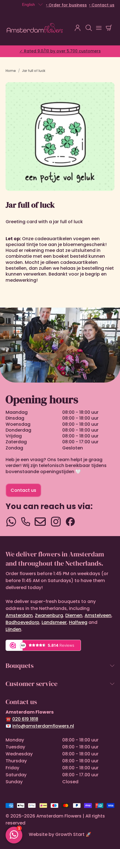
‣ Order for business (66, 5)
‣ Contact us (101, 5)
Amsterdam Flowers (58, 816)
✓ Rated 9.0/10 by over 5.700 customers (60, 51)
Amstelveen (98, 615)
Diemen (73, 615)
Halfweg (78, 622)
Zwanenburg (49, 615)
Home (11, 70)
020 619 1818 (25, 719)
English (28, 4)
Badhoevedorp (22, 622)
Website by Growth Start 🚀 (60, 834)
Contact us (23, 490)
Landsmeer (54, 622)
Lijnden (13, 629)
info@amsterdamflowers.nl (43, 726)
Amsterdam (19, 615)
